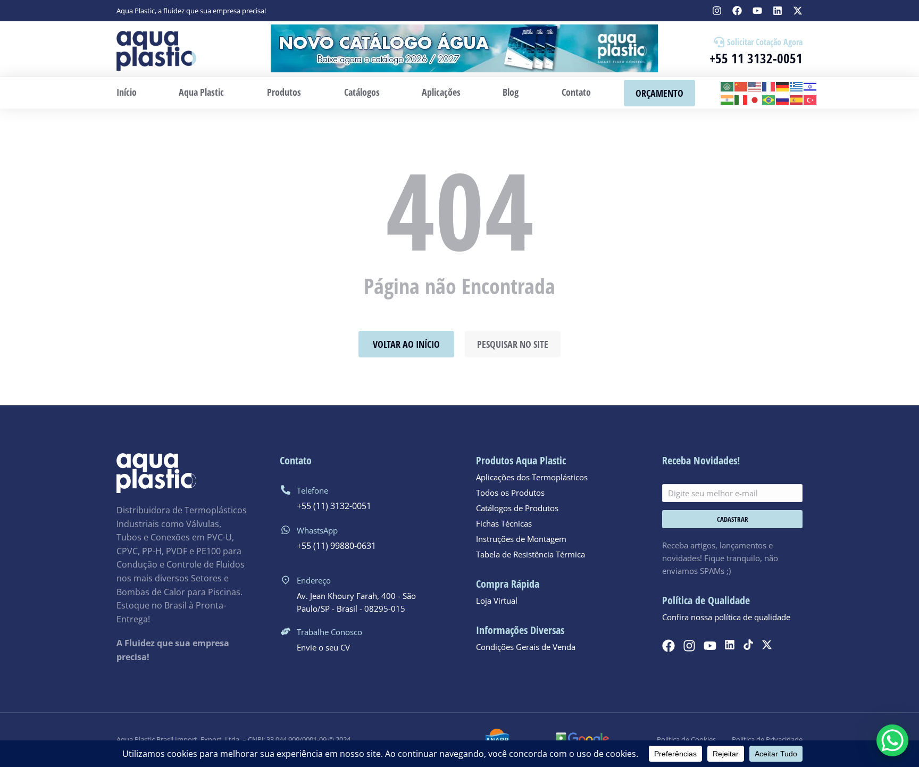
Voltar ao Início (406, 344)
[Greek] (797, 85)
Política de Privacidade (767, 739)
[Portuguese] (769, 99)
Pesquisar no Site (512, 344)
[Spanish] (797, 99)
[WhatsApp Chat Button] (892, 740)
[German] (783, 85)
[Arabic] (727, 85)
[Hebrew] (810, 85)
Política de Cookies (686, 739)
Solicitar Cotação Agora (765, 42)
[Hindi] (727, 99)
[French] (769, 85)
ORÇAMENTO (659, 93)
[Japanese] (755, 99)
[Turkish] (810, 99)
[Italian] (741, 99)
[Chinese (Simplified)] (741, 85)
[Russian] (783, 99)
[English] (755, 85)
